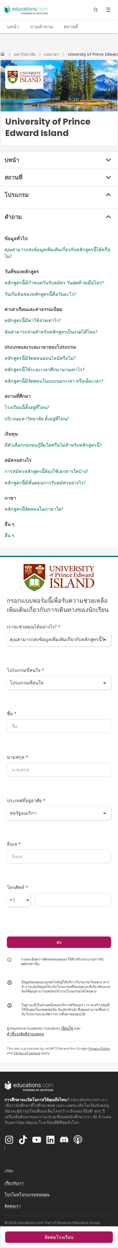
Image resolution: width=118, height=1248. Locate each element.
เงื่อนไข (67, 1028)
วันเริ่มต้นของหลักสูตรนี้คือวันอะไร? (40, 294)
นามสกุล (17, 757)
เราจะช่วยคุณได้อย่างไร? (33, 627)
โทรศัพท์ (17, 887)
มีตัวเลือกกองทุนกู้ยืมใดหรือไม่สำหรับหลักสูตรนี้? (53, 445)
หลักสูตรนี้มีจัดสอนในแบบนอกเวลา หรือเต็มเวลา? (54, 381)
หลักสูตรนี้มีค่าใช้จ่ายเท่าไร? (33, 320)
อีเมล (14, 844)
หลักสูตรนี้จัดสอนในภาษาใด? (34, 509)
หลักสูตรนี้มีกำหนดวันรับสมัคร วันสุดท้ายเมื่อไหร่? (54, 282)
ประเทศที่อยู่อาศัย (26, 800)
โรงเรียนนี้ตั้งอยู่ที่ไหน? (27, 407)
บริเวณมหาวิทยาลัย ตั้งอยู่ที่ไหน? (37, 419)
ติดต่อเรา (13, 1206)
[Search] (96, 10)
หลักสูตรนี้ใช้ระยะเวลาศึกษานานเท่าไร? (44, 369)
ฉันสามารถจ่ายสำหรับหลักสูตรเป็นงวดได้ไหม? (51, 332)
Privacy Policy (99, 1048)
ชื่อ (12, 713)
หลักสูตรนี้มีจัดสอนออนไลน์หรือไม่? (40, 358)
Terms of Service (26, 1053)
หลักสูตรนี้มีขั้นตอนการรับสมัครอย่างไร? (45, 483)
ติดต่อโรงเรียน (59, 1237)
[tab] (13, 26)
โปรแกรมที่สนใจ (25, 670)
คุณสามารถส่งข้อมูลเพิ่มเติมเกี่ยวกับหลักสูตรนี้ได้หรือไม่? (57, 252)
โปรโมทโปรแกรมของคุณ (27, 1194)
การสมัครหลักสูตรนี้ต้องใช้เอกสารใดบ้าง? (46, 471)
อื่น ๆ (9, 535)
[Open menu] (108, 10)
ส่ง (59, 942)
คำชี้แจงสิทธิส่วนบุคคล (25, 1034)
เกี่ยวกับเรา (14, 1183)
